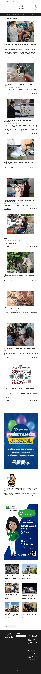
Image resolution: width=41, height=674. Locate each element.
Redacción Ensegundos (8, 310)
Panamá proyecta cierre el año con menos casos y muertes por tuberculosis (19, 121)
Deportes (29, 14)
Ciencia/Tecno (22, 670)
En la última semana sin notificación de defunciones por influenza (20, 348)
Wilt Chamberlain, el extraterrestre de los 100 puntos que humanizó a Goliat (30, 597)
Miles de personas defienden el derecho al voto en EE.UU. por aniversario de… (12, 614)
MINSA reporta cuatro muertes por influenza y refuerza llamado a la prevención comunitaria (20, 45)
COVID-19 (6, 387)
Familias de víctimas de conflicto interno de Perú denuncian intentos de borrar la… (12, 577)
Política (9, 14)
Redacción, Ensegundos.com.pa (9, 87)
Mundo (24, 14)
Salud (9, 235)
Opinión (27, 670)
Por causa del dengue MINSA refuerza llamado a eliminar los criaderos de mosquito (19, 163)
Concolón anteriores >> (34, 495)
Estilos (30, 670)
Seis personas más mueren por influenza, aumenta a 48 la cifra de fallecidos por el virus (20, 200)
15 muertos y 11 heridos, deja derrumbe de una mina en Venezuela (20, 308)
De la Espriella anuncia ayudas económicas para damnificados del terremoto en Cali (12, 596)
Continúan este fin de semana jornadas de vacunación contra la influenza (20, 237)
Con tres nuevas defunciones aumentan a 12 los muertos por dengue (19, 276)
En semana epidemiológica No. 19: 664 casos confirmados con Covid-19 (19, 389)
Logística (4, 671)
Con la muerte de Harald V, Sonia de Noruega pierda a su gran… (29, 614)
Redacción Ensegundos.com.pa (9, 47)
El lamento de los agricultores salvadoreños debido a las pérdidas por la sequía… (30, 577)
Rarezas (33, 670)
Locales (19, 14)
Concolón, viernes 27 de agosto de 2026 (11, 492)
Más (33, 14)
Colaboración (6, 350)
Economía (14, 14)
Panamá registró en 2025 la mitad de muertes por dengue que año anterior (20, 85)
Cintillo (6, 43)
